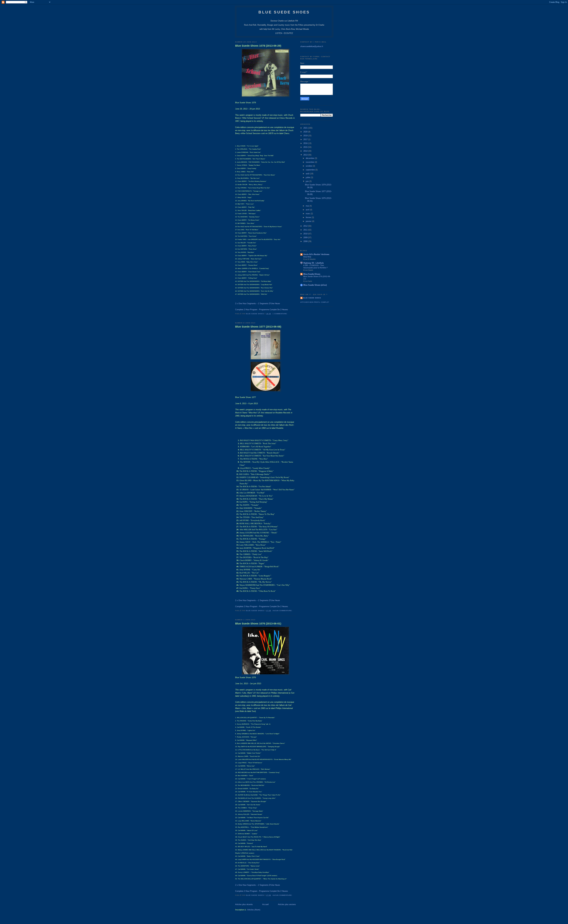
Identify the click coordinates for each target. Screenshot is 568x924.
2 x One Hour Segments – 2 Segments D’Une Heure (257, 303)
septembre (310, 170)
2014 (305, 151)
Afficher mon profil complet (314, 302)
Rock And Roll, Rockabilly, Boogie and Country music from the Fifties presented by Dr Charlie (284, 25)
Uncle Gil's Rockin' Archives (316, 254)
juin (307, 181)
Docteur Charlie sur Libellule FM (284, 21)
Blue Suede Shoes (312, 298)
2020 (305, 132)
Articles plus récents (244, 904)
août (308, 173)
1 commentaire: (280, 314)
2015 (305, 147)
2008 (305, 241)
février (309, 217)
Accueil (265, 904)
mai (307, 206)
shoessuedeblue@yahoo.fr (311, 46)
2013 (305, 155)
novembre (310, 162)
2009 (305, 237)
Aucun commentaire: (283, 610)
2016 (305, 143)
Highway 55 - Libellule (313, 263)
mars (308, 213)
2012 (305, 226)
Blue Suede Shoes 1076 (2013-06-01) (258, 623)
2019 (305, 135)
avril (308, 210)
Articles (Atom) (253, 910)
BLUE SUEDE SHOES (284, 12)
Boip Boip (307, 257)
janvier (309, 221)
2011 (305, 230)
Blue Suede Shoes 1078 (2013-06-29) (258, 45)
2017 (305, 139)
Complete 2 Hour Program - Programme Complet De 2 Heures (261, 309)
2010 (305, 234)
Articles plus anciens (287, 904)
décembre (310, 158)
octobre (309, 166)
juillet (308, 177)
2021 (305, 128)
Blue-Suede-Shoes (311, 274)
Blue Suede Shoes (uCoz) (315, 285)
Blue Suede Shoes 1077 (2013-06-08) (258, 326)
